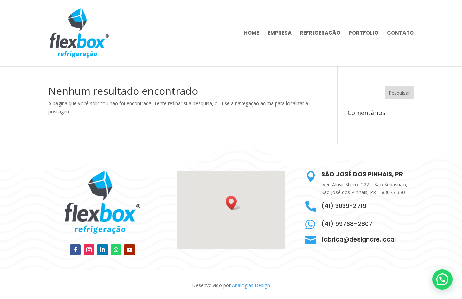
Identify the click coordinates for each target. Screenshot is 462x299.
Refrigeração (320, 34)
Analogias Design (251, 285)
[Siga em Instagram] (89, 249)
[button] (233, 203)
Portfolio (363, 34)
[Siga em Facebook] (75, 249)
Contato (400, 34)
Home (251, 34)
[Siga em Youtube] (129, 249)
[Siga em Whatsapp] (116, 249)
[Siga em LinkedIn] (102, 249)
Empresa (280, 34)
